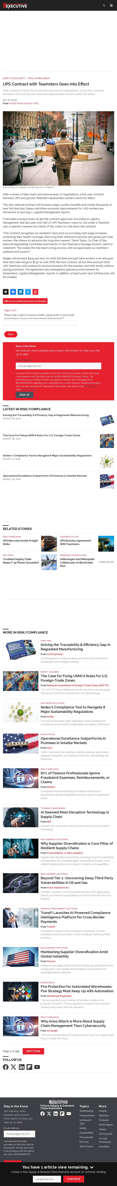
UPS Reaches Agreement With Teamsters (75, 542)
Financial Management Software (59, 909)
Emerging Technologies (73, 555)
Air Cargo (8, 555)
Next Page (33, 1051)
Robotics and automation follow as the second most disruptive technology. (75, 827)
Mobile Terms (91, 386)
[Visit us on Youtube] (37, 1066)
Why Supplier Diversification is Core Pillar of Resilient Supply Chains (77, 845)
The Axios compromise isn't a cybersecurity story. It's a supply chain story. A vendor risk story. (77, 1036)
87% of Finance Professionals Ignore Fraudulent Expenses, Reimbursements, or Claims (75, 777)
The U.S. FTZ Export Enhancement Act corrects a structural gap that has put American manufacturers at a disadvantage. (75, 691)
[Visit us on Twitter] (14, 1066)
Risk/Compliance (39, 78)
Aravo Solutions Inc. (58, 887)
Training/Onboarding (53, 808)
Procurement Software (54, 839)
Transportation (69, 537)
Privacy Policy (28, 389)
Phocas (51, 961)
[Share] (13, 292)
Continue (73, 1179)
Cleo (49, 748)
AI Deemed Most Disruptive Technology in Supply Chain (75, 814)
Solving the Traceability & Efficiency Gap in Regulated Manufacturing (46, 415)
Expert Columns (50, 672)
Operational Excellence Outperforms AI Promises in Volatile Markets (45, 475)
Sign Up (25, 394)
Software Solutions (52, 703)
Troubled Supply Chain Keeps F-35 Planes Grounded (21, 561)
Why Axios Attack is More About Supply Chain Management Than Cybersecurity (73, 1023)
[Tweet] (28, 292)
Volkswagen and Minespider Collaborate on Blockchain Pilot (77, 562)
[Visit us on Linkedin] (22, 1066)
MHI (49, 821)
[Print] (6, 292)
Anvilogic (52, 1030)
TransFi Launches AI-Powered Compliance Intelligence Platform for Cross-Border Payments (75, 917)
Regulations (48, 734)
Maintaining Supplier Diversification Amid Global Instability (74, 954)
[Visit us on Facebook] (6, 1066)
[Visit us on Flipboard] (29, 1066)
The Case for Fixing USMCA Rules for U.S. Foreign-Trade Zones (41, 435)
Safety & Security (14, 78)
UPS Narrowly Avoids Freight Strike (20, 542)
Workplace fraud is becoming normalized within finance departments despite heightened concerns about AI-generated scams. (75, 795)
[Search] (104, 5)
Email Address (24, 360)
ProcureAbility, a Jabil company (65, 853)
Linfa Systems (55, 654)
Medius (51, 787)
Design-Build (48, 982)
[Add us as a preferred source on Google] (35, 292)
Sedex (50, 716)
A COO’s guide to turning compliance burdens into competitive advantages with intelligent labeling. (74, 660)
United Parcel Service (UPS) (24, 103)
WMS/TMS (46, 641)
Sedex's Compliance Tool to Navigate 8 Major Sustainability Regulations (47, 455)
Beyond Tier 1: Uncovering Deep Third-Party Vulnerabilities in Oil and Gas (77, 880)
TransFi (51, 926)
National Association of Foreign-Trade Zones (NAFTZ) (78, 685)
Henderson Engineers (59, 996)
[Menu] (111, 5)
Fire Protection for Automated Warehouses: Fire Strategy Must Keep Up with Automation (77, 988)
